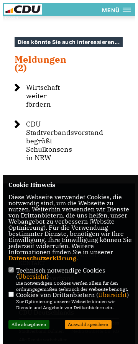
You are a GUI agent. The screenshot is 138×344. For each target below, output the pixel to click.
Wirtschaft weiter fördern (43, 96)
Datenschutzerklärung (42, 258)
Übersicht (32, 276)
